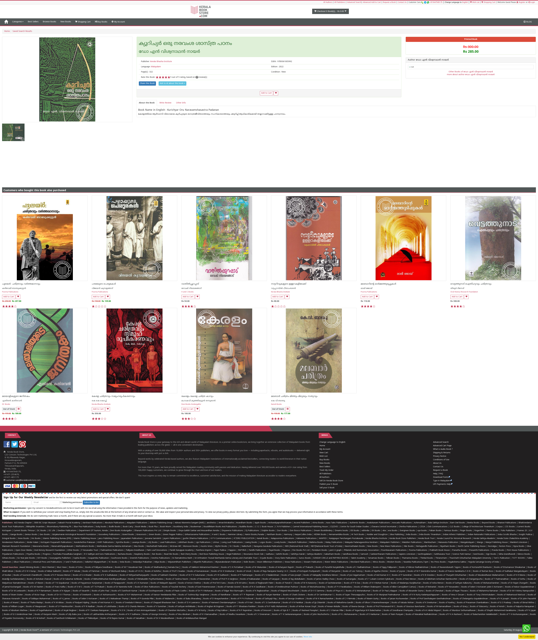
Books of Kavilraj (447, 602)
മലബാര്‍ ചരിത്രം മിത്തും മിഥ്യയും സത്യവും (294, 396)
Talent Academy (358, 558)
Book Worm (165, 527)
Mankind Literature (518, 542)
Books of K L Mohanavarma (344, 614)
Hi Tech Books (357, 534)
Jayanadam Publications (132, 538)
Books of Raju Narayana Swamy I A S (271, 571)
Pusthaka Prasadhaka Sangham (67, 554)
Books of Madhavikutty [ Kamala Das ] (162, 567)
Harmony (288, 534)
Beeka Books (473, 523)
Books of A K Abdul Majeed (427, 610)
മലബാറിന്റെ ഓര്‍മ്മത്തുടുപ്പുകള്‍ (378, 284)
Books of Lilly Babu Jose (70, 614)
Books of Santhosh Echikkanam (61, 618)
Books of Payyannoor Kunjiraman (86, 583)
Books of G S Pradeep (501, 602)
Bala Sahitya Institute (438, 523)
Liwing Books (251, 542)
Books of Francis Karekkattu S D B (454, 571)
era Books (392, 530)
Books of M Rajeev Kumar (112, 618)
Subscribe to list (91, 502)
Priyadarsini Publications (13, 554)
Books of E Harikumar (370, 614)
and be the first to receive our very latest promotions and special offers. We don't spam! (67, 497)
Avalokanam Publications (378, 523)
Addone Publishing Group (161, 523)
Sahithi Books (282, 554)
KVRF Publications (105, 542)
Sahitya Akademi (314, 554)
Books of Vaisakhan (136, 618)
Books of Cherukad (434, 591)
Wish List (475, 2)
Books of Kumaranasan (198, 571)
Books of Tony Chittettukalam (481, 595)
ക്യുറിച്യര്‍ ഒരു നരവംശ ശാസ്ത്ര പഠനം (185, 44)
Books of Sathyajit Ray (266, 599)
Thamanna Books (410, 558)
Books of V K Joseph (499, 599)
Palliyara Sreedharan (135, 550)
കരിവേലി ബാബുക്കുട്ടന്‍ (14, 288)
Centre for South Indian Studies (354, 527)
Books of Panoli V (284, 583)
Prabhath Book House (439, 550)
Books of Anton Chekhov (189, 583)
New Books (65, 22)
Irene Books (23, 538)
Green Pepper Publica (172, 534)
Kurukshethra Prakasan (84, 542)
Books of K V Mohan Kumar (375, 583)
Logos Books (265, 542)
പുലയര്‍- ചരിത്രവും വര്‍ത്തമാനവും (21, 284)
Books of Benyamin (331, 571)
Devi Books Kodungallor (191, 404)
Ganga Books (16, 534)
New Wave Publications (391, 546)
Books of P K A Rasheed (450, 614)
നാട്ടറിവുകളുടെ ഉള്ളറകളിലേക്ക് (288, 284)
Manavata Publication (448, 542)
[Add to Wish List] (276, 93)
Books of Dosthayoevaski (151, 591)
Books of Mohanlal (427, 587)
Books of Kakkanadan (250, 579)
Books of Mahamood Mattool (511, 595)
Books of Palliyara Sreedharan (99, 567)
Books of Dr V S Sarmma (313, 591)
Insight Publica (525, 534)
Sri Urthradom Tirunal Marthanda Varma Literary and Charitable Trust (226, 558)
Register (521, 2)
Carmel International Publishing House (310, 527)
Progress (47, 554)
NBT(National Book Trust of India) (326, 546)
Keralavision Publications (13, 542)
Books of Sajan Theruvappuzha (350, 595)
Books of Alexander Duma (411, 591)
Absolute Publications (115, 523)
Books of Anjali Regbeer (66, 610)
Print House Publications (518, 550)
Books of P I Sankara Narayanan (94, 610)
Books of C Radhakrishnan (358, 567)
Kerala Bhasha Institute (280, 292)
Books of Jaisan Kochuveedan (394, 599)
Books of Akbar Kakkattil (49, 571)
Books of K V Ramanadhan (205, 614)
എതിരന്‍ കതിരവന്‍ (12, 401)
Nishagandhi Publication (427, 546)
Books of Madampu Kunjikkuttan (406, 583)
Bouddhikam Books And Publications (220, 527)
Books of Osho (76, 567)
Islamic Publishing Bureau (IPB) (57, 538)
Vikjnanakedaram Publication (228, 562)
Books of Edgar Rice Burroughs (229, 591)
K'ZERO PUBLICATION (244, 538)
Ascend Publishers (302, 523)
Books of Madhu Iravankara (232, 614)
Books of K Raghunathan (257, 591)
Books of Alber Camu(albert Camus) (399, 587)
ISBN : (281, 61)
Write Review (165, 103)
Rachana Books (125, 554)
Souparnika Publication (98, 558)
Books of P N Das (352, 583)
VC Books (113, 562)
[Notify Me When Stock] (18, 409)
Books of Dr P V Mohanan (201, 591)
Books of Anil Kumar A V (378, 575)
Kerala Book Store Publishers (402, 538)
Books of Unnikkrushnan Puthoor (283, 587)
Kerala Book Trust (426, 538)
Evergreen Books (407, 530)
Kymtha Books (123, 542)
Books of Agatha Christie (376, 571)
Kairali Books (276, 404)
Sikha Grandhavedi (506, 554)
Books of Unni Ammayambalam (141, 610)
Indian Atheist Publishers (454, 534)
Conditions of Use (441, 460)
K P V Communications (221, 538)
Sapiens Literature (407, 554)
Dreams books (341, 530)
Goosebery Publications (109, 534)
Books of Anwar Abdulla (329, 606)
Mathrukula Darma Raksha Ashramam (114, 546)
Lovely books (280, 542)
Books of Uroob (244, 571)
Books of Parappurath (115, 583)
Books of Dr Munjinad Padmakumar (383, 595)
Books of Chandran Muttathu (172, 610)
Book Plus (153, 527)
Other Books (73, 550)
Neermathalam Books (355, 546)
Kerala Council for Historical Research (454, 538)
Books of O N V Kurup (26, 571)
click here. (240, 512)
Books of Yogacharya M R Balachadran (363, 610)
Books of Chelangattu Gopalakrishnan (470, 599)
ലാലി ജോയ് (366, 288)
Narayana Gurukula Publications (268, 546)
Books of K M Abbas (54, 602)
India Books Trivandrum (430, 534)
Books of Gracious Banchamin (411, 606)
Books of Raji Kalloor (218, 610)
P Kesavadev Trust (89, 550)
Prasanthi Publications (479, 550)
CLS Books (455, 527)
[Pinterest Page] (22, 447)
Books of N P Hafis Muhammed (272, 606)
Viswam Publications (313, 562)
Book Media (140, 527)
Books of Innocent (263, 610)
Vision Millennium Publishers (269, 562)
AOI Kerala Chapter (23, 523)
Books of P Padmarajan (242, 575)
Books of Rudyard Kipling (77, 602)
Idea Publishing (397, 534)
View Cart (323, 453)
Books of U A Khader (82, 575)
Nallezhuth (246, 546)
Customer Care (425, 2)
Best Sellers (33, 22)
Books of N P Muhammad (130, 595)
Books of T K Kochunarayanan (514, 614)
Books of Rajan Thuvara (457, 591)
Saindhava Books (350, 554)
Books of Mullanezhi (165, 599)
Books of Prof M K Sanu (215, 583)
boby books (101, 527)
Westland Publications (360, 562)
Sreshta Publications (160, 558)
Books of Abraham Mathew (14, 610)
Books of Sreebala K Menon (129, 602)
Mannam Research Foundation (16, 546)
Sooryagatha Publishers (60, 558)
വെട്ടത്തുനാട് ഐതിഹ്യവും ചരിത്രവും (471, 284)
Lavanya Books (139, 542)
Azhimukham (420, 523)
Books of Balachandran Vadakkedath (481, 614)
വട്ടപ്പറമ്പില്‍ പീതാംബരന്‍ (283, 288)
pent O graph (336, 550)
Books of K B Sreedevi (424, 575)
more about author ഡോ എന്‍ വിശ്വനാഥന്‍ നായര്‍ (471, 74)
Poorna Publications (10, 292)
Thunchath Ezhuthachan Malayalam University (470, 558)
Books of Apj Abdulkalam (293, 579)
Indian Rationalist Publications (481, 534)
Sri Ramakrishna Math (182, 558)
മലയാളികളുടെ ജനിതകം (16, 396)
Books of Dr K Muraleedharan (160, 618)
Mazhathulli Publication (157, 546)
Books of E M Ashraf (35, 618)
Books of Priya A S (335, 591)
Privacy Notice (439, 456)
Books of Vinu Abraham (180, 614)
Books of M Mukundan (255, 567)
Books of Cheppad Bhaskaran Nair (160, 602)
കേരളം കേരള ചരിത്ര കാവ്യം (197, 396)
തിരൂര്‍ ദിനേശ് (457, 288)
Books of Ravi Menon (406, 579)
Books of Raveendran (200, 579)
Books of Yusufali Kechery (174, 587)
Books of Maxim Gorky (368, 599)
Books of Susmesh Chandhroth (27, 575)
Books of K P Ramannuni (39, 591)
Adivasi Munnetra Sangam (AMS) (190, 523)
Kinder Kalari (32, 542)
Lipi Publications (203, 542)
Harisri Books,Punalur (254, 534)
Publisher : (156, 61)
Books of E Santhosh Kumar (124, 591)
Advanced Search (354, 2)
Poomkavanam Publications (394, 550)
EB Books (354, 530)
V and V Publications (73, 562)
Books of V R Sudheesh (218, 575)
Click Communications (437, 527)
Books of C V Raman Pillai (331, 610)
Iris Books (36, 538)
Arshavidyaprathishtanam (280, 523)
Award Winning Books (29, 567)
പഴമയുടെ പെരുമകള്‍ (104, 284)
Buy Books (102, 22)
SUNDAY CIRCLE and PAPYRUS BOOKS (330, 558)
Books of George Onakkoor (291, 599)
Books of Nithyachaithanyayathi (134, 575)
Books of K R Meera (516, 575)
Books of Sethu (518, 579)
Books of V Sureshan (156, 606)
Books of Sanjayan (271, 579)
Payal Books (274, 550)
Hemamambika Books (339, 534)
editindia (365, 530)
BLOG (529, 22)
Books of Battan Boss (483, 571)
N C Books (234, 546)
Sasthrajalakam (425, 554)
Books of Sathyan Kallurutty (459, 583)
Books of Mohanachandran (486, 583)
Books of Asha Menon (433, 583)
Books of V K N (136, 571)
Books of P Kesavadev (448, 587)
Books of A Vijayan (61, 591)
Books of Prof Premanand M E (381, 606)
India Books (411, 534)
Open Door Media (23, 550)
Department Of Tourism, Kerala (93, 530)
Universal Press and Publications (47, 562)
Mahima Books (316, 542)
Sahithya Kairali (298, 554)
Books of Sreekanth (82, 595)
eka (384, 530)
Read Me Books (171, 554)
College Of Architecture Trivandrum (478, 527)
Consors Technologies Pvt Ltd (66, 630)
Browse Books (49, 22)
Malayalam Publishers (390, 542)
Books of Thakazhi (304, 567)
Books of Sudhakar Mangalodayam (512, 571)
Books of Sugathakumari (41, 610)
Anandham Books (244, 523)
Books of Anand (11, 602)
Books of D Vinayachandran (216, 599)
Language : (151, 67)
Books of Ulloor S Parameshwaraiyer (372, 602)
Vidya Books (159, 562)
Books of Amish (497, 606)
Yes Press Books (438, 562)
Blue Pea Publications (84, 527)
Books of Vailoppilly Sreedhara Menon (320, 575)
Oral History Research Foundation (464, 292)
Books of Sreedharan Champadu (398, 610)
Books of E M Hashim (33, 587)
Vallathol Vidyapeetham (95, 562)
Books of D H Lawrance (189, 602)
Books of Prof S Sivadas (174, 571)
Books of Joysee (397, 571)
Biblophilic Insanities (35, 527)
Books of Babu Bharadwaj (189, 599)
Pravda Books (498, 550)
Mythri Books (221, 546)
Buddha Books (246, 527)
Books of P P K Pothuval (242, 599)
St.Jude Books (266, 558)
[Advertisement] (269, 162)
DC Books (6, 404)
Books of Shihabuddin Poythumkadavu (146, 579)
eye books (422, 530)
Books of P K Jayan (527, 610)
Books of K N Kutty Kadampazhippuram (421, 595)
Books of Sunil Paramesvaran (201, 587)
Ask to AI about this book (172, 83)
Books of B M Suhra (237, 583)
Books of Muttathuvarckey (313, 587)
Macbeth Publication (297, 542)
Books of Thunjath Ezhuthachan (451, 575)
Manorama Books (41, 546)
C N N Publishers (283, 527)
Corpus (499, 527)
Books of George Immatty (154, 614)
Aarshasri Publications (93, 523)
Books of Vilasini (35, 583)
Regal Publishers (233, 554)
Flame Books (492, 530)
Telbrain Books (392, 558)
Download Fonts (440, 477)
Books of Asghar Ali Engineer (211, 606)
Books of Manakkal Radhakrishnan (421, 614)
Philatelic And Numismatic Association (361, 550)
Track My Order (326, 470)
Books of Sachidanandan (330, 583)
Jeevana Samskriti (153, 538)
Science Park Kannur (461, 554)
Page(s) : (147, 72)
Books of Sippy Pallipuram (385, 567)
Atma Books (318, 523)
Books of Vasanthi (81, 591)
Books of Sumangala (346, 579)
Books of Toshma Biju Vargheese (193, 595)
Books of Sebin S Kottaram (84, 599)
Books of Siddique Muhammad (36, 599)
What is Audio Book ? (443, 449)
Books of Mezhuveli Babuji (114, 571)
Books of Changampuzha (471, 579)
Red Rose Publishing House (211, 554)
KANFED (323, 538)
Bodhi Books (114, 527)
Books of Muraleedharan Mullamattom (487, 575)
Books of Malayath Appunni (163, 583)
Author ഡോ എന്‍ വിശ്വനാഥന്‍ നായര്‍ (428, 60)
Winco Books (379, 562)
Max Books (139, 546)
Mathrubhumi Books (85, 546)
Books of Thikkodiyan (88, 618)
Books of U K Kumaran (137, 583)
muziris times (206, 546)
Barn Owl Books (457, 523)
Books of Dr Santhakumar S (321, 595)
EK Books (376, 530)
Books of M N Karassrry (305, 583)
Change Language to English (332, 442)
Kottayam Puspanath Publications (56, 542)
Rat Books (157, 554)
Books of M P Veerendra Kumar (421, 571)
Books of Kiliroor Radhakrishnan (413, 567)
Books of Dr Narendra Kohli (119, 587)
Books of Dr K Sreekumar (223, 571)
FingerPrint (479, 530)
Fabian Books (435, 530)
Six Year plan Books (26, 558)
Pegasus (286, 550)
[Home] (6, 21)
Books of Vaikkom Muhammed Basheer (200, 567)
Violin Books (249, 562)
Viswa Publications (293, 562)
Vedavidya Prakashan (142, 562)
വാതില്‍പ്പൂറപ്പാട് (190, 284)
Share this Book (147, 83)
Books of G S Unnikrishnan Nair (18, 614)
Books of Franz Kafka (55, 587)
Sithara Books (8, 558)
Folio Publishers (508, 530)
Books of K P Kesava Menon (57, 575)
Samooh (364, 554)
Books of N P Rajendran (241, 610)
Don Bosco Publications (301, 530)
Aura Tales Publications (336, 523)
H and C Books (187, 292)
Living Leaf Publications (232, 542)
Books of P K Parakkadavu (340, 587)
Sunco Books (305, 558)
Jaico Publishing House (108, 538)
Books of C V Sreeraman (258, 614)
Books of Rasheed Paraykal (304, 610)
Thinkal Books (426, 558)
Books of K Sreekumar (426, 602)
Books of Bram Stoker (12, 595)
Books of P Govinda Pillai (142, 599)
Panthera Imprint (204, 550)
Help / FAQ (438, 474)
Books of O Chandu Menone (132, 606)
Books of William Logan (13, 606)
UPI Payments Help (442, 484)
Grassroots (141, 534)
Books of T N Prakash (94, 587)
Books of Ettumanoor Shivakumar (509, 567)
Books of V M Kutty (197, 610)
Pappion (232, 550)
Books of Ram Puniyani (392, 614)
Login (532, 2)
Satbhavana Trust (442, 554)
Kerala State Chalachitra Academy (512, 538)
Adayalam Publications (137, 523)
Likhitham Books (186, 542)
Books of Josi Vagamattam (352, 575)
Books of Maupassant (36, 606)
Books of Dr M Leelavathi (14, 591)
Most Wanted (48, 567)
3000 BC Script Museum (45, 523)
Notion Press (505, 546)
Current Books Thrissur (24, 530)
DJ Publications (252, 530)
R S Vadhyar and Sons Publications (99, 554)
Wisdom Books (394, 562)
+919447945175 (436, 2)
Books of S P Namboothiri (61, 606)
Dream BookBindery (323, 530)
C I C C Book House (264, 527)
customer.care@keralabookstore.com (22, 480)
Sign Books (491, 554)
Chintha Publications (408, 527)
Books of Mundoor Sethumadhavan (459, 610)
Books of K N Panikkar (292, 602)
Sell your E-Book (326, 488)
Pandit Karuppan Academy (182, 550)
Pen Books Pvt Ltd (300, 550)
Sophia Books (79, 558)
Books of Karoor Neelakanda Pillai (160, 595)
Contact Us (402, 2)
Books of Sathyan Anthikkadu (181, 606)
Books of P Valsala (71, 571)
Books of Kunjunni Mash (45, 614)
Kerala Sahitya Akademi (484, 538)
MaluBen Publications (412, 542)
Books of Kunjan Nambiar (268, 595)
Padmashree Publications (112, 550)
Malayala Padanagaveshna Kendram (361, 542)
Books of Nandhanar (221, 595)
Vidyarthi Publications (203, 562)
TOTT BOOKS (518, 558)
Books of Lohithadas (106, 606)
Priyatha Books (33, 554)
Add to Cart (266, 93)
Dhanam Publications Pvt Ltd (147, 530)
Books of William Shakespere (367, 587)
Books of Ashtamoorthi (105, 595)
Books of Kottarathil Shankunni (477, 567)
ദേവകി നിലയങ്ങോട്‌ (191, 288)
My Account (119, 22)
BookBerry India (180, 527)
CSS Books (510, 527)
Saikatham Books (332, 554)
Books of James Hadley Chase (321, 579)
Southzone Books (119, 558)
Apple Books (260, 523)
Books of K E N (118, 610)
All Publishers (339, 2)
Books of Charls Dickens (294, 595)
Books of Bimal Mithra (523, 602)
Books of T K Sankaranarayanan (287, 614)
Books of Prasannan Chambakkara (473, 602)
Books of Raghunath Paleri (261, 583)
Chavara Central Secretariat (383, 527)
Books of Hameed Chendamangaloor (219, 602)
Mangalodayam (467, 542)
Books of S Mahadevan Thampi (114, 599)
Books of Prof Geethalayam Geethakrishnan (430, 599)
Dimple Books (169, 530)
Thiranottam (441, 558)
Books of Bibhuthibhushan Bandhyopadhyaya (105, 579)
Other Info (181, 103)
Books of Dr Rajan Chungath (514, 583)
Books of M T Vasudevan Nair (128, 567)
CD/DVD (334, 527)
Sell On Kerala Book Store (331, 481)
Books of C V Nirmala (345, 599)
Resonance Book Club (254, 554)
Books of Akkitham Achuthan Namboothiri (437, 579)
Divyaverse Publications (232, 530)
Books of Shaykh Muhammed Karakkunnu (497, 610)
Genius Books (31, 534)
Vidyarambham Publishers (179, 562)
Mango (480, 542)
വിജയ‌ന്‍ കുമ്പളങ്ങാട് (102, 288)
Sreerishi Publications (139, 558)
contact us (150, 512)
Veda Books (125, 562)
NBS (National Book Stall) (297, 546)
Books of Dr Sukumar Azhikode (68, 579)
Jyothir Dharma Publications (195, 538)
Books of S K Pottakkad (232, 567)
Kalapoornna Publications (282, 538)
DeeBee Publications (66, 530)
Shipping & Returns (441, 453)
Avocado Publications (402, 523)
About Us (437, 463)
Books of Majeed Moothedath (285, 591)
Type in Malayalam (441, 481)
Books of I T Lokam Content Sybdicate (376, 579)
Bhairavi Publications (506, 523)
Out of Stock (9, 409)
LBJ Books (153, 542)
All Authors (327, 2)
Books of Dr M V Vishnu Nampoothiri (517, 591)
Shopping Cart (489, 2)
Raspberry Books (142, 554)
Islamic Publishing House (85, 538)
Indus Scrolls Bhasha (507, 534)
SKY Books (42, 558)
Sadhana (270, 554)
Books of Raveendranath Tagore (446, 567)
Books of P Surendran (402, 575)
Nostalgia (492, 546)
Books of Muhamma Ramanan (484, 591)
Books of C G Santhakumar (267, 602)
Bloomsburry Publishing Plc (59, 527)
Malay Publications (333, 542)
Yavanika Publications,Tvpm (415, 562)
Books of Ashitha (153, 571)
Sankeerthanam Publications (383, 554)
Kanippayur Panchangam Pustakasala (346, 538)
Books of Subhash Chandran (164, 575)
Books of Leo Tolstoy (353, 571)
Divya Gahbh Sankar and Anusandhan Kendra (198, 530)
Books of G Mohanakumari (358, 591)
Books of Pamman (91, 571)
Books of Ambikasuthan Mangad (192, 618)
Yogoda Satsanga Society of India (483, 562)
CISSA (422, 527)
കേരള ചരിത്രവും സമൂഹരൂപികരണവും (113, 396)
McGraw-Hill (175, 546)
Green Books (155, 534)
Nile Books (409, 546)
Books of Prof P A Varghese (225, 579)
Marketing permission (72, 502)
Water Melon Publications (336, 562)
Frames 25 (522, 530)
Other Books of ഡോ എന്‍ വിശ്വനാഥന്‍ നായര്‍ (471, 72)
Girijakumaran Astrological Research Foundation (74, 534)
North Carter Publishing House (472, 546)
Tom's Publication (501, 558)
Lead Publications (168, 542)
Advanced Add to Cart (372, 2)
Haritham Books (274, 534)
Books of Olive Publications (147, 587)
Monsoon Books (190, 546)
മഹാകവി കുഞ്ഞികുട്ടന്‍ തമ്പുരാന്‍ (198, 401)
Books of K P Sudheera (129, 614)
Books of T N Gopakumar (57, 583)
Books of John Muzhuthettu (316, 614)
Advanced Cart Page (442, 446)
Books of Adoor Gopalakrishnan (519, 587)
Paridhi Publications (257, 550)
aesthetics (211, 523)
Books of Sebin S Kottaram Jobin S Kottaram (482, 587)
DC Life (51, 530)
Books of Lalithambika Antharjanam (100, 614)
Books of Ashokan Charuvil (39, 579)
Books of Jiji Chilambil (315, 602)
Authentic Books (357, 523)
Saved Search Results (22, 31)
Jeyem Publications (172, 538)
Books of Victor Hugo (35, 595)
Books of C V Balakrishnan (267, 575)
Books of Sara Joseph (291, 575)
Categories (17, 22)
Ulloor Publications (22, 562)
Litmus (216, 542)
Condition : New (278, 72)
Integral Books (9, 538)
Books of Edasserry (479, 606)
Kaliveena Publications (306, 538)
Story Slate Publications (286, 558)
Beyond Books (488, 523)
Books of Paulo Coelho (176, 591)
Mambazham (430, 542)
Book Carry (128, 527)
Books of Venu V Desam (453, 595)
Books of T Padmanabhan (497, 579)
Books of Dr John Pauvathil (523, 599)
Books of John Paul (100, 591)
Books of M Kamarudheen (439, 606)
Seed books (478, 554)
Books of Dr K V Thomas (59, 595)
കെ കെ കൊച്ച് (99, 401)
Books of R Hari (245, 602)
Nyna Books (518, 546)
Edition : (277, 67)
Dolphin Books (268, 530)
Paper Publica (220, 550)
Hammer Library (235, 534)
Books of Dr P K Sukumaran (192, 575)
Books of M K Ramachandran (319, 599)
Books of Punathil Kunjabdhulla (330, 567)
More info (308, 637)
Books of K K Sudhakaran (105, 575)
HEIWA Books (320, 534)
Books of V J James (61, 599)
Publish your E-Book (328, 484)
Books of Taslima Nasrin (177, 579)
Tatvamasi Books (376, 558)
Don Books (282, 530)
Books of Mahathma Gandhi (340, 602)
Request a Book (389, 2)
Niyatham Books (447, 546)
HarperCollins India (303, 534)
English (465, 2)
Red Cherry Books (189, 554)
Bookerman (195, 527)
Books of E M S (75, 587)
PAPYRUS (242, 550)
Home (7, 31)
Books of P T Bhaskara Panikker (241, 606)
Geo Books (45, 534)
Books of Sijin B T (282, 610)
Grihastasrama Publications (197, 534)
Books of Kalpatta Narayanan (520, 606)
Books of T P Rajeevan (243, 595)
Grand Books (128, 534)
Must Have (62, 567)
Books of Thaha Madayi (32, 602)
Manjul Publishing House (496, 542)
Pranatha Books (459, 550)
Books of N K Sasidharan (254, 587)
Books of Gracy (461, 606)
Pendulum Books (319, 550)
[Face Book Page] (7, 447)
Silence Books (523, 554)
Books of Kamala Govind (229, 587)
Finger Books (466, 530)
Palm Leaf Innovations (157, 550)
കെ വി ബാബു (278, 401)
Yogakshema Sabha (457, 562)
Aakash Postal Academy (69, 523)
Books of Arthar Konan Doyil (303, 606)
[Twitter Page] (15, 447)
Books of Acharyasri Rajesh (281, 567)
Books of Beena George (353, 606)
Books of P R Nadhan (85, 606)
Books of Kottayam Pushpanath (305, 571)
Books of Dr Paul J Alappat (385, 591)
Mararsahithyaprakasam (62, 546)
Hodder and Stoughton (377, 534)
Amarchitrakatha (226, 523)
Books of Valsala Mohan (402, 602)
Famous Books (451, 530)
